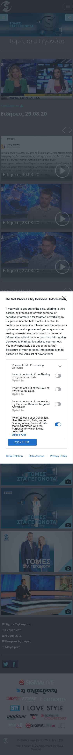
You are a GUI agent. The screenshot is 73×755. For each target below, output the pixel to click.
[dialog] (36, 377)
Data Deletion (14, 455)
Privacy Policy (58, 455)
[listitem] (36, 366)
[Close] (65, 299)
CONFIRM (22, 442)
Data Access (36, 455)
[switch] (58, 376)
